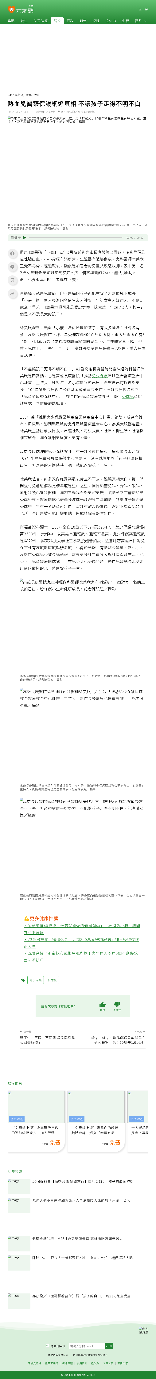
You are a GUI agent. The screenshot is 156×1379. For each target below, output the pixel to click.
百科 (70, 20)
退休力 (110, 20)
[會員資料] (140, 9)
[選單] (146, 9)
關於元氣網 (34, 1363)
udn (10, 95)
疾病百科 (82, 1363)
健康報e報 (57, 1346)
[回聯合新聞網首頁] (11, 10)
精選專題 (67, 1363)
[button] (145, 20)
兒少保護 (100, 375)
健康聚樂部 (51, 1363)
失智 (125, 20)
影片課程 (16, 1119)
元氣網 (19, 95)
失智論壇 (40, 20)
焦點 (11, 20)
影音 (83, 20)
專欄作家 (122, 1363)
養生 (24, 20)
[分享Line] (12, 267)
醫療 (57, 20)
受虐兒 (128, 396)
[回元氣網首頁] (24, 9)
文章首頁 (108, 1363)
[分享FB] (12, 253)
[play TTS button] (24, 237)
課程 (96, 20)
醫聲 (138, 20)
